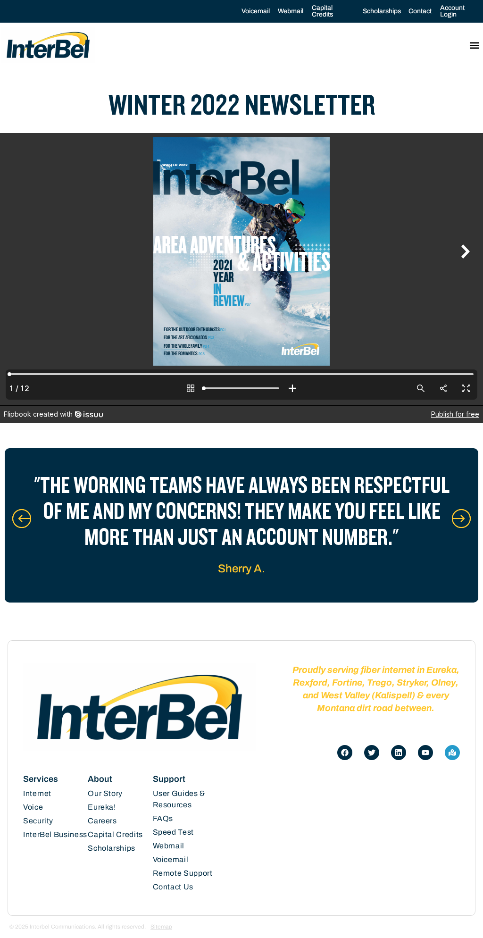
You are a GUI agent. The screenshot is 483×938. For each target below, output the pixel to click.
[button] (474, 45)
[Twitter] (371, 752)
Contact (420, 11)
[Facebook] (344, 752)
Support (169, 779)
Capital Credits (322, 11)
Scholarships (382, 11)
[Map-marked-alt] (452, 752)
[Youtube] (425, 752)
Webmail (290, 11)
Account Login (452, 11)
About (100, 779)
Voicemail (256, 11)
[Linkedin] (398, 752)
